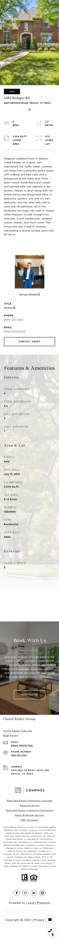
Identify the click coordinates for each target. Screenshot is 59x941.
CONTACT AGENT (29, 341)
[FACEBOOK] (17, 893)
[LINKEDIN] (34, 893)
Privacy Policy (44, 920)
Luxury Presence (38, 903)
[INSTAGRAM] (25, 893)
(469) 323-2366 (13, 319)
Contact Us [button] (29, 694)
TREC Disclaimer (29, 820)
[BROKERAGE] (42, 893)
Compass (32, 830)
